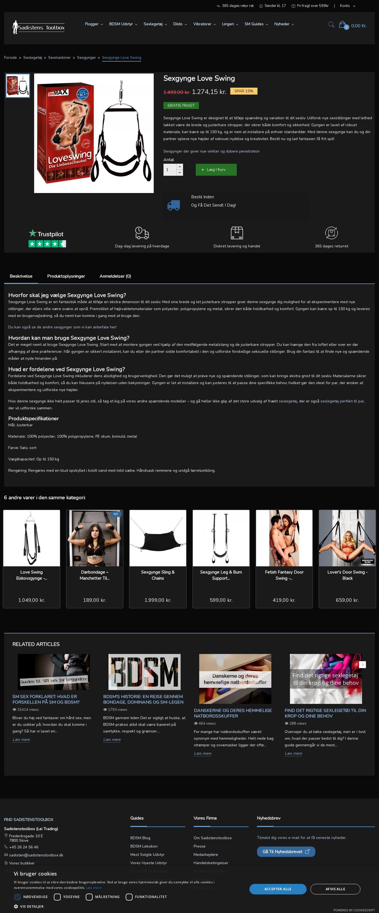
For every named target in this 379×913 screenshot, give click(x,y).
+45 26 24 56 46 (23, 847)
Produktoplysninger (66, 276)
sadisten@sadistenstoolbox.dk (35, 855)
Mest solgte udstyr (147, 854)
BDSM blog (140, 838)
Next (362, 664)
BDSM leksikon (144, 846)
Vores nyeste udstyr (148, 863)
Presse (200, 846)
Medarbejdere (206, 854)
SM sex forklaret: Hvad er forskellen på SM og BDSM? (46, 699)
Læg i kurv (216, 169)
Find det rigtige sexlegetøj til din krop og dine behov (325, 713)
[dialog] (189, 889)
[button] (127, 906)
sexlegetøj (288, 401)
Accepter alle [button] (278, 889)
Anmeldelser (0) (115, 276)
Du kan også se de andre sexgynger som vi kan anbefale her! (62, 327)
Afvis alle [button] (335, 889)
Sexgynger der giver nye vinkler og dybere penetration (211, 151)
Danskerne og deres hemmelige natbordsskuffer (233, 713)
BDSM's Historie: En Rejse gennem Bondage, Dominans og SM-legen (143, 699)
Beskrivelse (21, 276)
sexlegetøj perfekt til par (342, 401)
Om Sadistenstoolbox (213, 838)
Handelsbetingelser (211, 863)
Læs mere (21, 739)
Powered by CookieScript (354, 910)
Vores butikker (21, 863)
